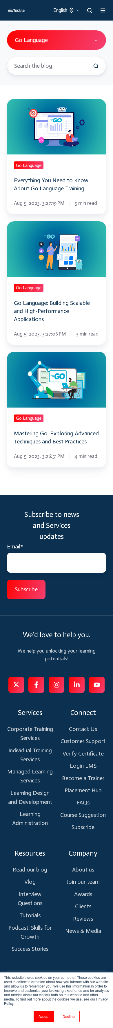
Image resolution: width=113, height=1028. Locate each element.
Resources (30, 853)
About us (83, 869)
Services (30, 712)
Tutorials (30, 915)
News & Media (83, 930)
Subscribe (83, 826)
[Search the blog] (96, 66)
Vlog (30, 881)
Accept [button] (44, 1016)
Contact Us (83, 728)
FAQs (83, 802)
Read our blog (30, 869)
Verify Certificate (83, 753)
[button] (89, 10)
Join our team (83, 881)
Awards (83, 894)
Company (83, 853)
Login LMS (83, 765)
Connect (83, 712)
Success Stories (30, 948)
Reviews (83, 918)
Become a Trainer (83, 778)
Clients (83, 906)
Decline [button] (69, 1016)
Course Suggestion (83, 814)
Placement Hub (83, 790)
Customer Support (83, 741)
